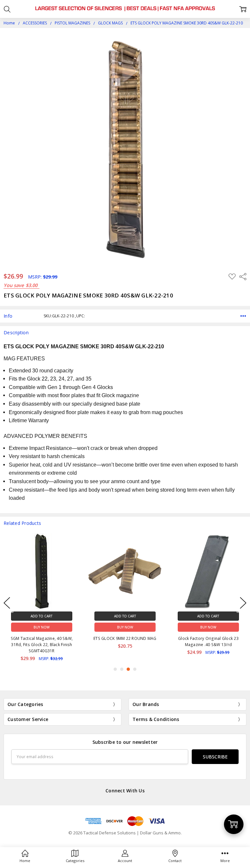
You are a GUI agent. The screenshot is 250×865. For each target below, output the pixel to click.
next (243, 603)
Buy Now (41, 627)
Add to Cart (41, 616)
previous (7, 603)
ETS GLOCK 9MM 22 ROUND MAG (41, 638)
